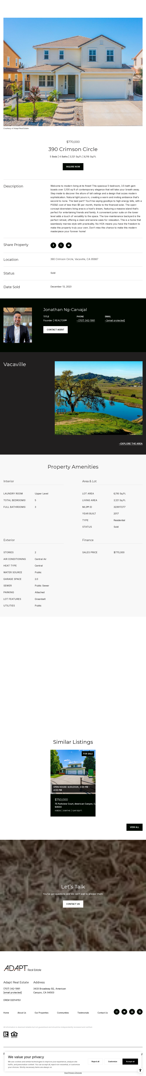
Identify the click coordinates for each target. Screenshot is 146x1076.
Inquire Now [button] (73, 166)
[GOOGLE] (140, 1012)
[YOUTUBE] (124, 1012)
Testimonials (83, 1012)
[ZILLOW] (132, 1012)
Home (6, 1012)
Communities (63, 1012)
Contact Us (103, 1012)
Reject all (95, 1061)
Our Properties (41, 1012)
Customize (112, 1061)
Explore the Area (131, 443)
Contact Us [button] (73, 904)
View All (134, 827)
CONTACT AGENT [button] (55, 329)
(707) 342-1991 (86, 320)
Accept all (130, 1061)
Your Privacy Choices (73, 1073)
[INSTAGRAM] (116, 1012)
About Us (22, 1012)
